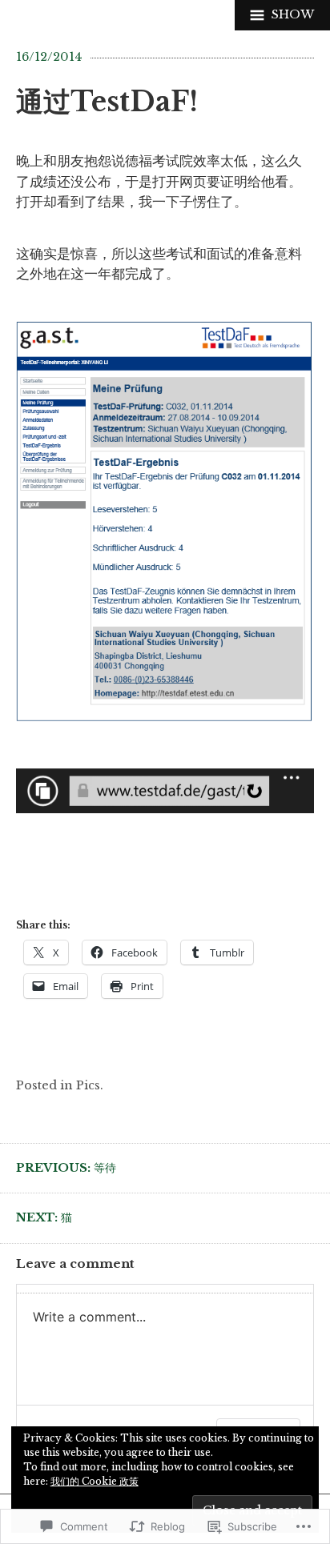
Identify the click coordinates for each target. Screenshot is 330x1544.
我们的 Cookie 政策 (94, 1481)
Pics (88, 1085)
